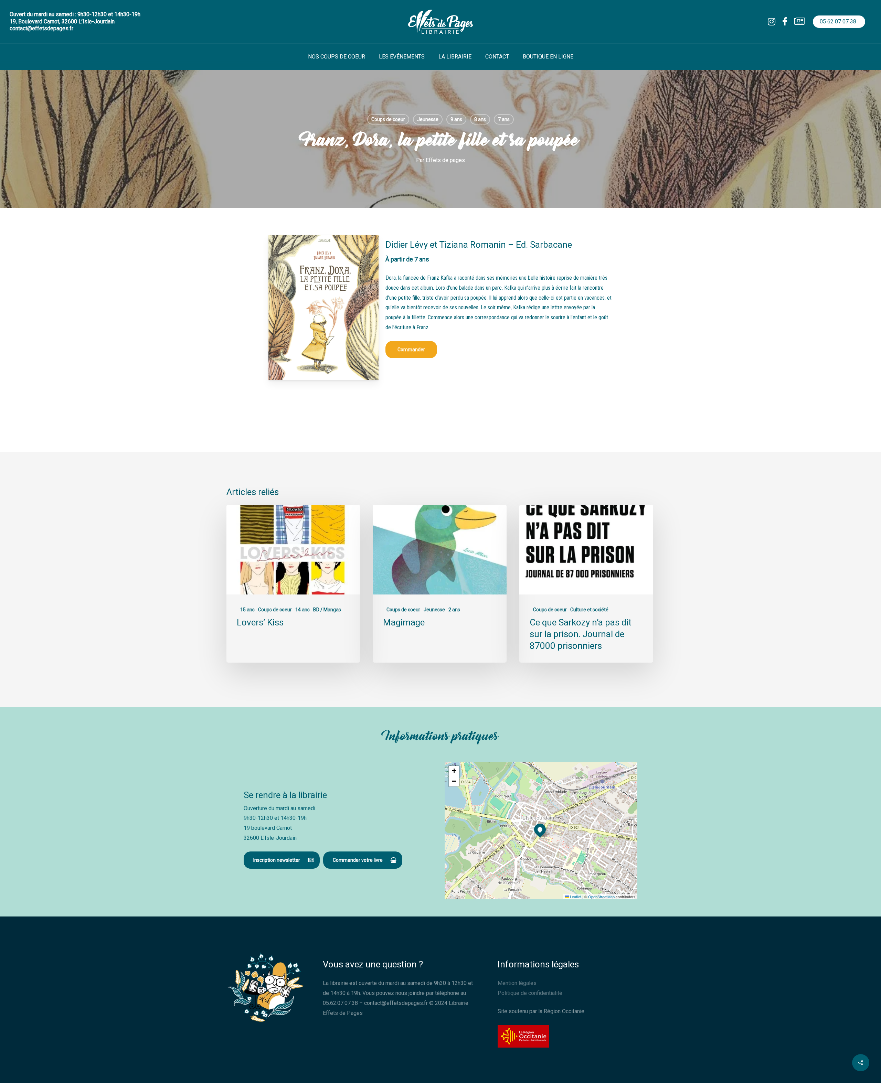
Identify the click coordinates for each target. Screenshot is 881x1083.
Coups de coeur (388, 119)
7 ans (504, 119)
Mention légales (517, 983)
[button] (411, 349)
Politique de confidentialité (530, 993)
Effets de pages (445, 160)
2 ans (454, 609)
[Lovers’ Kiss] (293, 584)
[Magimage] (439, 584)
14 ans (302, 609)
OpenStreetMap (601, 896)
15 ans (247, 609)
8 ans (480, 119)
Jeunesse (427, 119)
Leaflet (575, 896)
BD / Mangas (327, 609)
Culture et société (589, 609)
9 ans (456, 119)
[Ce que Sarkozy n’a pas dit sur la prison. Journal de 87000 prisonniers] (586, 584)
